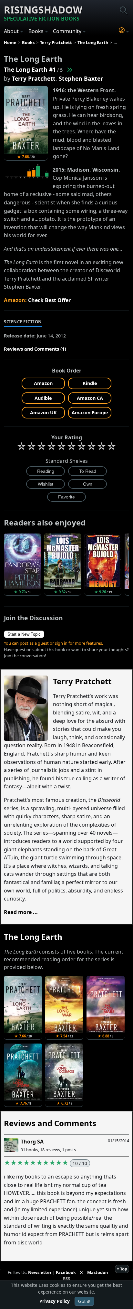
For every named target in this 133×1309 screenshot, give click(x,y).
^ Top (122, 1269)
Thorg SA (32, 1141)
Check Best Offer (49, 300)
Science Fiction (23, 322)
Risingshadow (43, 12)
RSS (66, 1278)
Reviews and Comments (50, 1123)
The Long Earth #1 (30, 69)
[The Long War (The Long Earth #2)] (69, 69)
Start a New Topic (24, 634)
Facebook (66, 1272)
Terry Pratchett (34, 78)
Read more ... (21, 912)
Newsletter (40, 1272)
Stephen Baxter (81, 78)
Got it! (84, 1301)
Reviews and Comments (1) (35, 349)
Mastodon (97, 1272)
